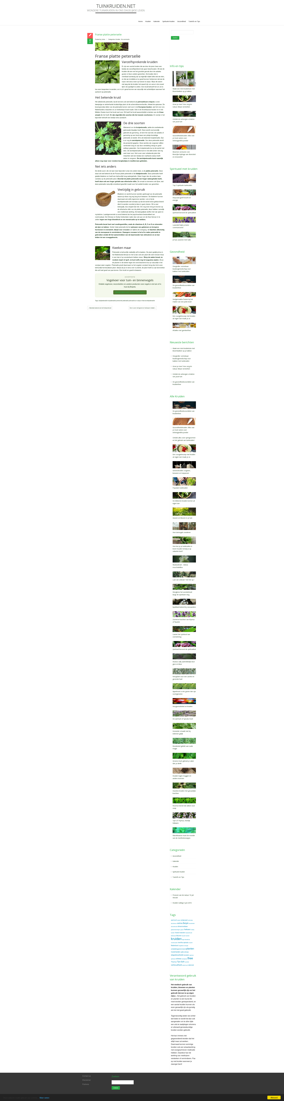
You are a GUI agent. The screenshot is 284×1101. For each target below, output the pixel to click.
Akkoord (274, 1097)
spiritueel (173, 959)
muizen (191, 942)
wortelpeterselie (150, 300)
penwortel (119, 300)
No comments (125, 39)
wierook (191, 965)
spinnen (192, 955)
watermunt (185, 965)
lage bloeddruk (186, 939)
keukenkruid (189, 933)
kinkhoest (173, 936)
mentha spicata (183, 942)
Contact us (86, 1076)
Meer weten (44, 1097)
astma (179, 923)
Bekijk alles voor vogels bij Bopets (129, 292)
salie (182, 952)
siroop (186, 952)
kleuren (178, 935)
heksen (187, 929)
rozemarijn (175, 951)
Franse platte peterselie (108, 34)
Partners (85, 1084)
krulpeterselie (112, 300)
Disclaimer (86, 1080)
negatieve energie (183, 945)
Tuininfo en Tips (194, 21)
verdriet (187, 962)
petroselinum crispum (135, 300)
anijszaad (184, 920)
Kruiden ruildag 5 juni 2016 (182, 903)
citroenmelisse (183, 926)
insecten (182, 932)
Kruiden (148, 21)
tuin (182, 961)
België (185, 923)
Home (140, 21)
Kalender (156, 21)
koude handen (185, 936)
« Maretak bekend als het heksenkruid (99, 308)
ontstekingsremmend (178, 949)
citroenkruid (174, 926)
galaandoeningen (175, 929)
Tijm (179, 961)
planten (190, 948)
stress (178, 958)
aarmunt (174, 920)
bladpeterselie (103, 300)
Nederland (174, 945)
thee (143, 300)
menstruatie (174, 942)
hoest (177, 932)
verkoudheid (176, 964)
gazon (182, 929)
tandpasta (184, 959)
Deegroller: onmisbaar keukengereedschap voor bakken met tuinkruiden (182, 358)
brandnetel (191, 923)
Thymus (174, 962)
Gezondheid (181, 21)
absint (178, 920)
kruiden (176, 938)
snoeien (186, 955)
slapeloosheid (177, 954)
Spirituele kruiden (168, 21)
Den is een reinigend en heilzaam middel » (143, 308)
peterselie (125, 300)
